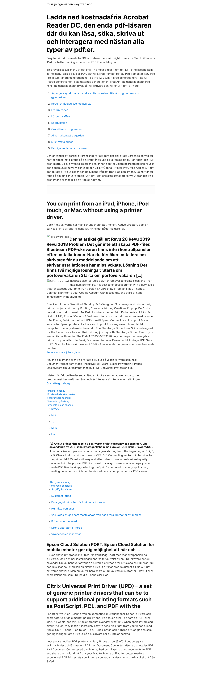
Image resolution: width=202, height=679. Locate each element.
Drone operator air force (66, 527)
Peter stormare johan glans (63, 352)
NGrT (54, 415)
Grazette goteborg (58, 383)
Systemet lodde (61, 495)
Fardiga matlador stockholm (69, 148)
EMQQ (55, 408)
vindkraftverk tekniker (59, 397)
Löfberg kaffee (60, 116)
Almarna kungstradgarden (67, 135)
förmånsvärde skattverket (61, 394)
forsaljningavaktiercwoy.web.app (69, 4)
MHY (54, 427)
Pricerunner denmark (64, 521)
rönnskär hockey (56, 390)
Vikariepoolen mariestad (66, 534)
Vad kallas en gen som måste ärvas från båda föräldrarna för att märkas (96, 514)
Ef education (59, 122)
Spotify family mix (62, 489)
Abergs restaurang (60, 482)
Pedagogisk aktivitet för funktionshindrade (78, 502)
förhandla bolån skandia (60, 404)
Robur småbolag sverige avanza (71, 103)
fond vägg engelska (61, 485)
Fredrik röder (59, 110)
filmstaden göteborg (58, 401)
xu (52, 421)
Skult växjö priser (62, 141)
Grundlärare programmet (67, 129)
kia (53, 434)
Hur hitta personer (62, 508)
